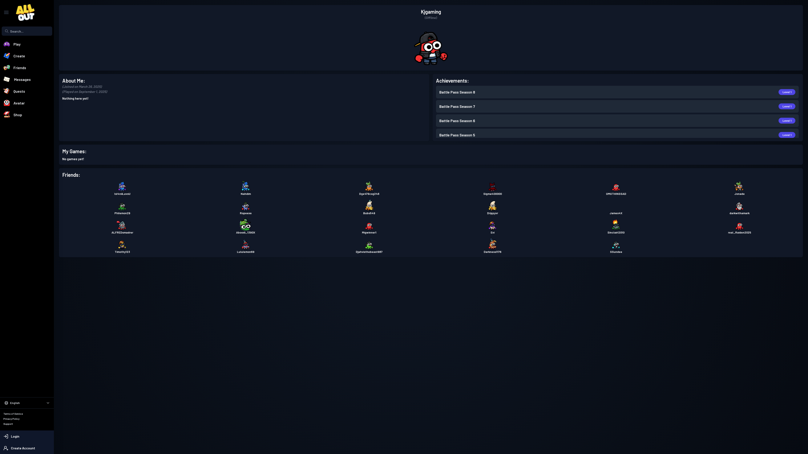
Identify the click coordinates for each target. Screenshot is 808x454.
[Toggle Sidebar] (6, 12)
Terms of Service (13, 413)
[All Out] (23, 12)
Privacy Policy (11, 418)
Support (8, 423)
